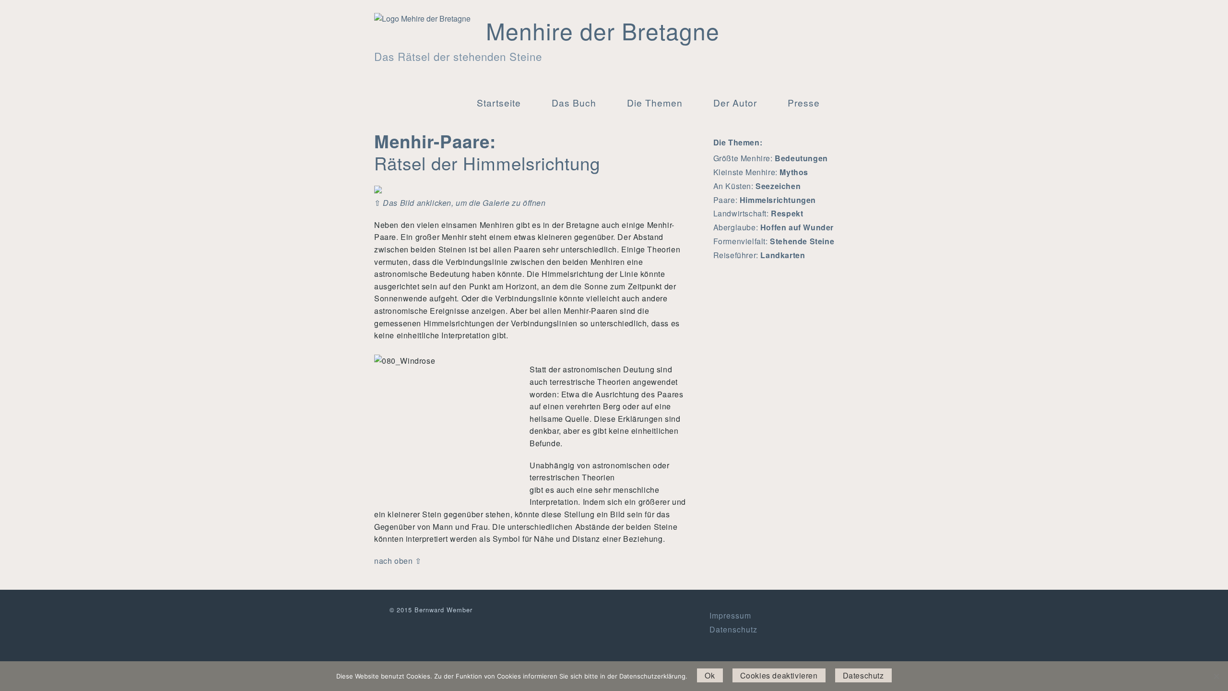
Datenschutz (733, 629)
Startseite (499, 102)
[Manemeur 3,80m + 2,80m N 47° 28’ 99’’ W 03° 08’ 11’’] (378, 188)
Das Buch (574, 102)
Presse (804, 102)
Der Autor (735, 102)
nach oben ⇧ (398, 560)
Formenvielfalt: (774, 241)
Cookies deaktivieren (779, 675)
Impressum (730, 615)
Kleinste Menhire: (760, 172)
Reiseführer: (759, 255)
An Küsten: (757, 185)
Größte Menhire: (770, 158)
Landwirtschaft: (758, 213)
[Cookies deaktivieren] (1216, 676)
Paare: (764, 199)
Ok (710, 675)
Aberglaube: (773, 227)
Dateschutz (863, 675)
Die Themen (655, 102)
